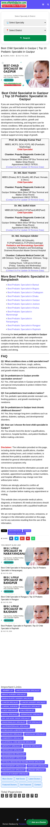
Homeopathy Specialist (12, 738)
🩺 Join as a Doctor (37, 822)
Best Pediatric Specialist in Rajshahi (24, 329)
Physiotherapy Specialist (13, 766)
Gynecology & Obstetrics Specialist (18, 730)
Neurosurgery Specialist (13, 758)
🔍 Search (25, 38)
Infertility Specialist (11, 746)
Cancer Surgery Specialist (33, 702)
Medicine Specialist (32, 746)
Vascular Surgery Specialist (15, 774)
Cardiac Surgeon (10, 706)
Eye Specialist (34, 722)
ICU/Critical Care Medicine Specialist (18, 742)
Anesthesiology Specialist (28, 690)
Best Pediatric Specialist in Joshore (24, 304)
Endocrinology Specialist (13, 722)
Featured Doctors (9, 785)
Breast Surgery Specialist (14, 694)
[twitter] (16, 538)
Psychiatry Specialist (37, 766)
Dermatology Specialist (31, 714)
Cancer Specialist (10, 702)
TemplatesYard (24, 824)
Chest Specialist (9, 710)
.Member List (7, 690)
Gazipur (27, 530)
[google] (22, 538)
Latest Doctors (34, 779)
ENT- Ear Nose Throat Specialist (16, 718)
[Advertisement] (25, 660)
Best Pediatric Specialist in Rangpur (24, 325)
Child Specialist (15, 530)
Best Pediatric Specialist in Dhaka (23, 296)
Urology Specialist (36, 770)
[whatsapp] (33, 538)
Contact (37, 785)
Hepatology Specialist (35, 734)
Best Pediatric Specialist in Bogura (23, 289)
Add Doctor (20, 779)
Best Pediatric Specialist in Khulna (23, 308)
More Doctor (7, 779)
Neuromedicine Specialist (13, 754)
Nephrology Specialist (12, 750)
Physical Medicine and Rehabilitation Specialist (22, 762)
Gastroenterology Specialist (15, 726)
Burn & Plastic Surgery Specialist (17, 698)
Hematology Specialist (12, 734)
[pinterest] (28, 538)
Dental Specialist (10, 714)
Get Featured (25, 785)
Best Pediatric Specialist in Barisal (23, 285)
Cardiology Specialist (30, 706)
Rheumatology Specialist (13, 770)
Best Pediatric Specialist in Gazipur (24, 300)
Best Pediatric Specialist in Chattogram (25, 292)
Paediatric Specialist (17, 533)
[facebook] (11, 538)
